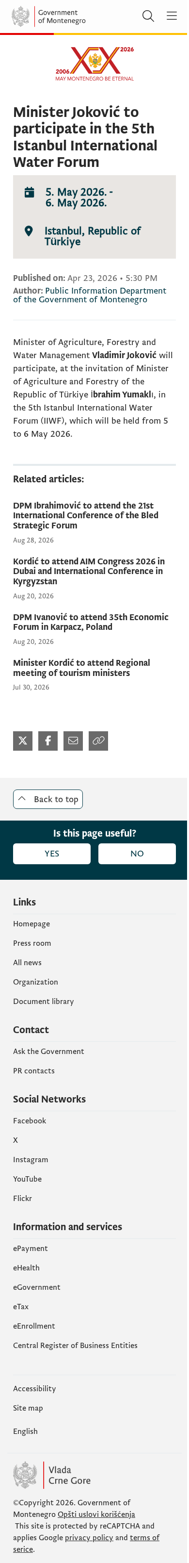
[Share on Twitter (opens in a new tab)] (22, 741)
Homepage (31, 924)
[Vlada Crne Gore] (70, 16)
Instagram (30, 1160)
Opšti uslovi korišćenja (96, 1514)
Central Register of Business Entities (75, 1345)
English (25, 1431)
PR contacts (34, 1071)
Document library (43, 1001)
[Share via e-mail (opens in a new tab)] (73, 741)
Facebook (29, 1121)
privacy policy (89, 1538)
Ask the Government (48, 1051)
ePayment (30, 1248)
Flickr (22, 1198)
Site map (28, 1408)
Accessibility (34, 1389)
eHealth (26, 1268)
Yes (52, 854)
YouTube (27, 1179)
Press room (32, 943)
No (137, 854)
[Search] (148, 16)
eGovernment (37, 1287)
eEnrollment (34, 1326)
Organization (35, 982)
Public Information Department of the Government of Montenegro (89, 295)
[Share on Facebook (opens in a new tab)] (48, 741)
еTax (21, 1307)
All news (27, 963)
